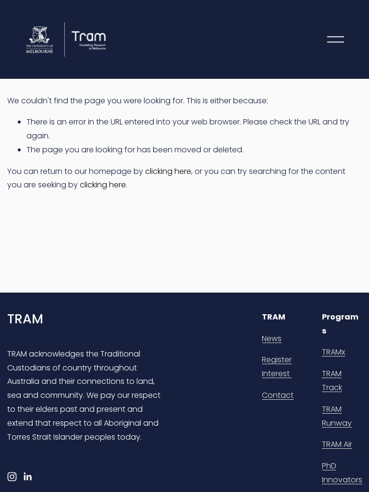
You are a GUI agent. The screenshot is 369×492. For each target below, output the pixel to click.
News (272, 338)
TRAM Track (332, 380)
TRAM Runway (337, 416)
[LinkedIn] (27, 476)
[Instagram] (12, 476)
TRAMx (333, 351)
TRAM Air (337, 444)
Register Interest (277, 366)
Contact (278, 395)
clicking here (168, 171)
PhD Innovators (342, 472)
